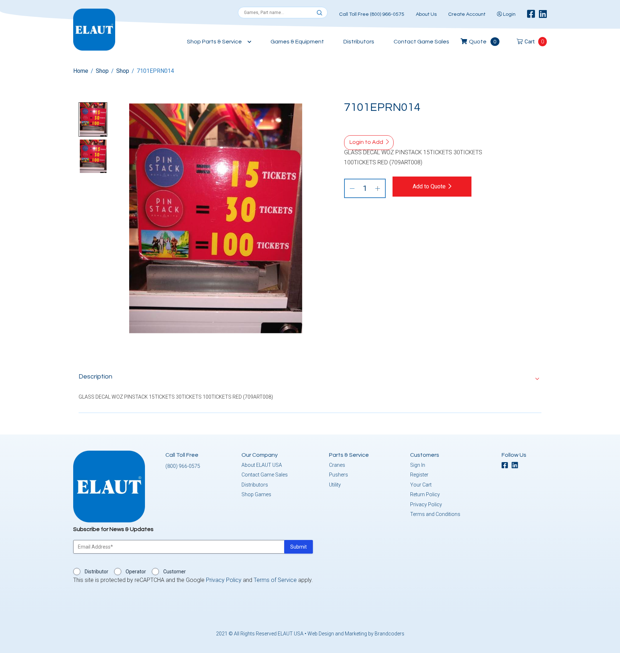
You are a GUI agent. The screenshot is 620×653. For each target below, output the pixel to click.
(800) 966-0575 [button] (182, 466)
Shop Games (256, 494)
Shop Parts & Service (214, 41)
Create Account (466, 14)
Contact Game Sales (421, 41)
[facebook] (531, 14)
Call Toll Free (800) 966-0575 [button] (371, 14)
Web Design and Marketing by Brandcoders (355, 633)
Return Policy (425, 494)
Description (95, 376)
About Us (426, 14)
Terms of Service (275, 580)
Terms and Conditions (435, 514)
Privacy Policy (426, 504)
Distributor (96, 571)
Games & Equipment (297, 41)
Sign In (417, 465)
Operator (136, 571)
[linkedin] (543, 14)
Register (419, 475)
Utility (335, 485)
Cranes (337, 465)
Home (80, 70)
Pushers (338, 475)
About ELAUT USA (261, 465)
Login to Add (366, 142)
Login (509, 14)
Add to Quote (429, 186)
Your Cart (421, 485)
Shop (102, 70)
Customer (174, 571)
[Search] (319, 13)
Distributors (358, 41)
